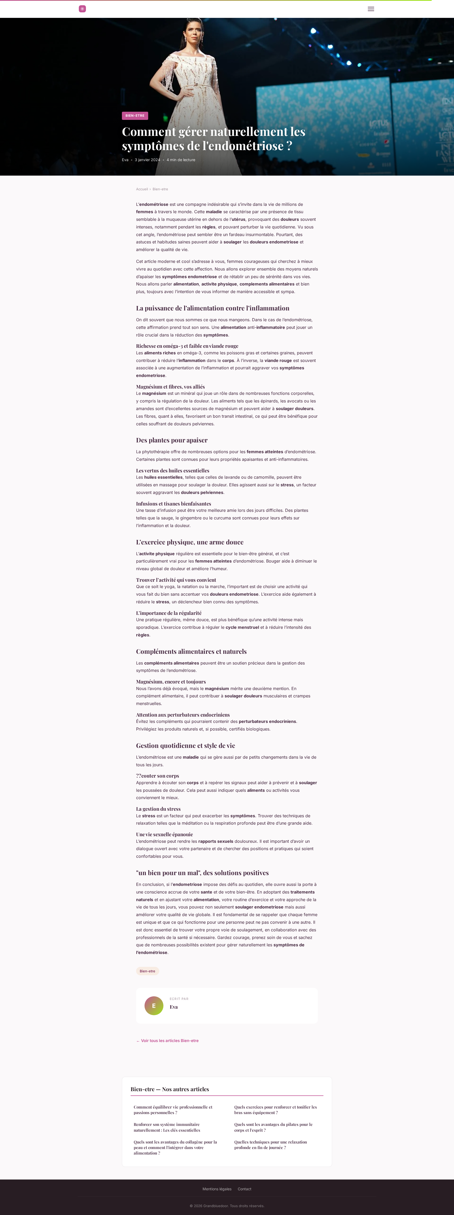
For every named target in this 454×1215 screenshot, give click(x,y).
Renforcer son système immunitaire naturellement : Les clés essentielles (167, 1127)
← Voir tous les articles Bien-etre (167, 1040)
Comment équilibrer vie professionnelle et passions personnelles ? (173, 1109)
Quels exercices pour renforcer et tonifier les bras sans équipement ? (275, 1109)
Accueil (142, 189)
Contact (244, 1189)
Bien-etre (135, 116)
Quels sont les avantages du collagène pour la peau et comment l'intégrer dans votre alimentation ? (175, 1147)
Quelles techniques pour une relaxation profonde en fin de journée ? (270, 1144)
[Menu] (371, 9)
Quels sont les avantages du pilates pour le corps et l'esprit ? (273, 1127)
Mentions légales (217, 1189)
